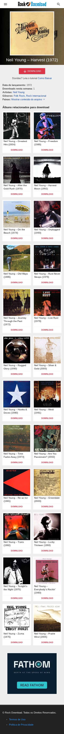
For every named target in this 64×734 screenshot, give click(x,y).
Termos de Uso (17, 719)
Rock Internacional (36, 95)
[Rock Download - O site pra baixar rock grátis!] (32, 3)
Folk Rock (19, 95)
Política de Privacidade (21, 724)
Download (17, 150)
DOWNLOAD (34, 71)
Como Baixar (45, 78)
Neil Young (18, 92)
